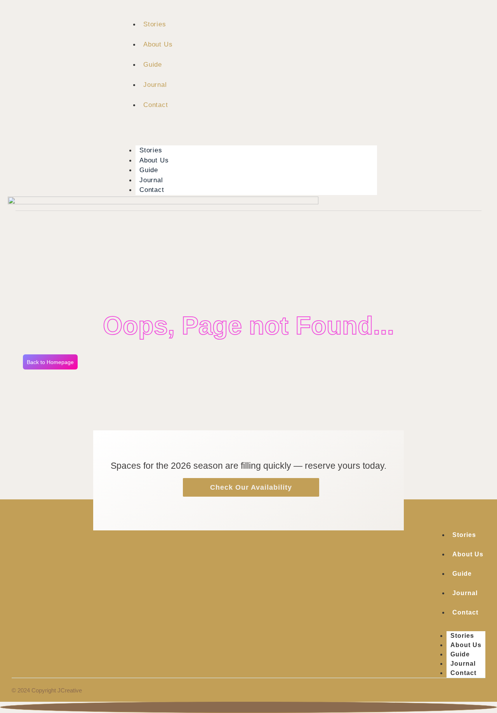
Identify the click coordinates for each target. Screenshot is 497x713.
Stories (154, 24)
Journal (155, 84)
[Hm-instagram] (433, 107)
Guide (152, 64)
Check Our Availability (251, 487)
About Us (157, 44)
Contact (155, 105)
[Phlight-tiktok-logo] (467, 107)
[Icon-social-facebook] (450, 107)
